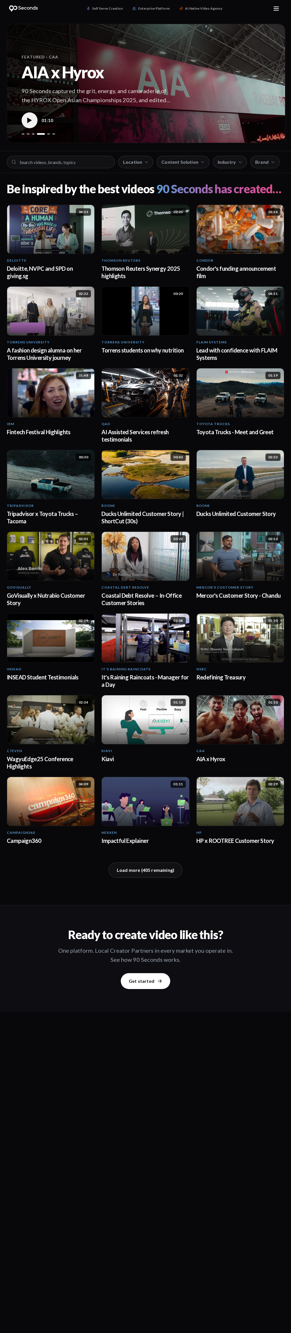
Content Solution (179, 162)
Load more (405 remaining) (145, 870)
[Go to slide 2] (28, 134)
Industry (227, 162)
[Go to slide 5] (46, 134)
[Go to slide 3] (33, 134)
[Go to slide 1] (23, 134)
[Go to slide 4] (38, 134)
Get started (141, 981)
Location (132, 162)
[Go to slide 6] (53, 134)
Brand (262, 162)
